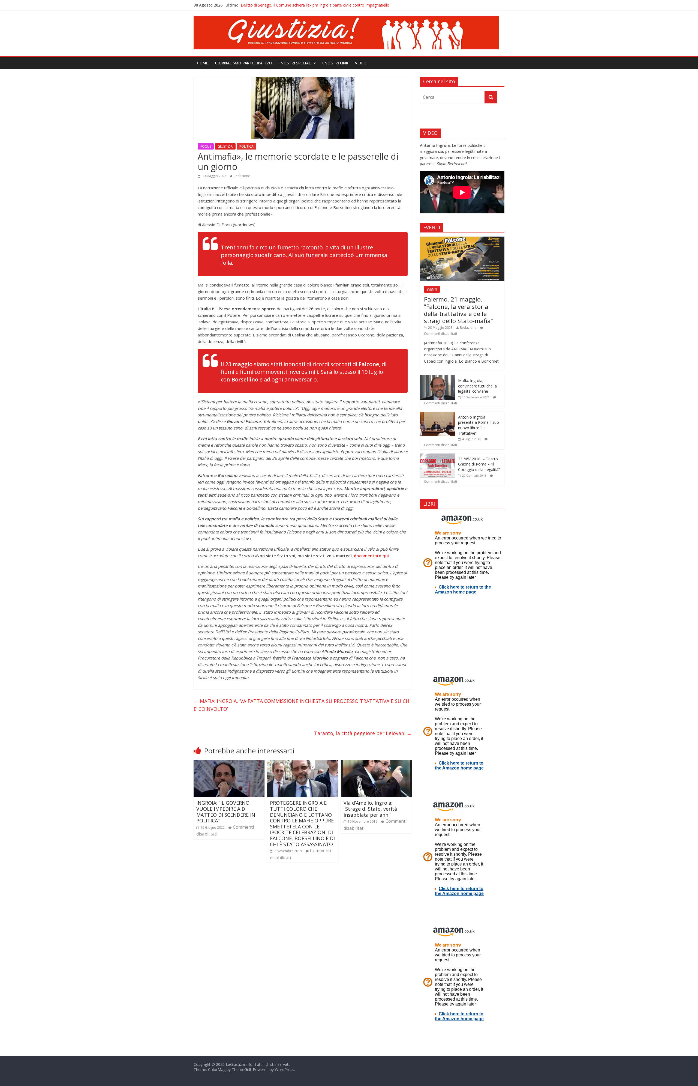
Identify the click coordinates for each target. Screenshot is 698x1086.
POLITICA (246, 146)
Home (202, 62)
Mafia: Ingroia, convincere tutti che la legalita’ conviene (477, 386)
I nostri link (335, 62)
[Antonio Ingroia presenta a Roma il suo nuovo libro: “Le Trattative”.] (437, 414)
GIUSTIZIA (225, 146)
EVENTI (432, 289)
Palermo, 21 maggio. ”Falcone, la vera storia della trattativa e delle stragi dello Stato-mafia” (458, 310)
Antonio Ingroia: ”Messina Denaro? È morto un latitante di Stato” (298, 5)
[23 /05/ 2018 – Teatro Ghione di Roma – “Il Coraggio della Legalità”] (437, 456)
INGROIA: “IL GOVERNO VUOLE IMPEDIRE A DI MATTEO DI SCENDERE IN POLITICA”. (225, 811)
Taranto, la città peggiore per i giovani (363, 733)
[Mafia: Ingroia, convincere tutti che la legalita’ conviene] (437, 378)
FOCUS (205, 146)
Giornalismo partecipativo (243, 62)
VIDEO (360, 62)
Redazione (242, 176)
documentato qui (371, 555)
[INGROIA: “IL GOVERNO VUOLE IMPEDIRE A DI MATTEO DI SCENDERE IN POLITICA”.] (229, 763)
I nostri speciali (295, 62)
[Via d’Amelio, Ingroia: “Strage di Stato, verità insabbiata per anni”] (376, 763)
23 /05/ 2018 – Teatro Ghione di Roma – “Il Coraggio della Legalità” (479, 464)
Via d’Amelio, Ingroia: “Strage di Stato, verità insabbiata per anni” (370, 808)
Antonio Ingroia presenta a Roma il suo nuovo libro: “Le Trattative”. (478, 425)
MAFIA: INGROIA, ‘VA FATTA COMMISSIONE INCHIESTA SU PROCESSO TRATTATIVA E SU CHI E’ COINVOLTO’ (302, 705)
